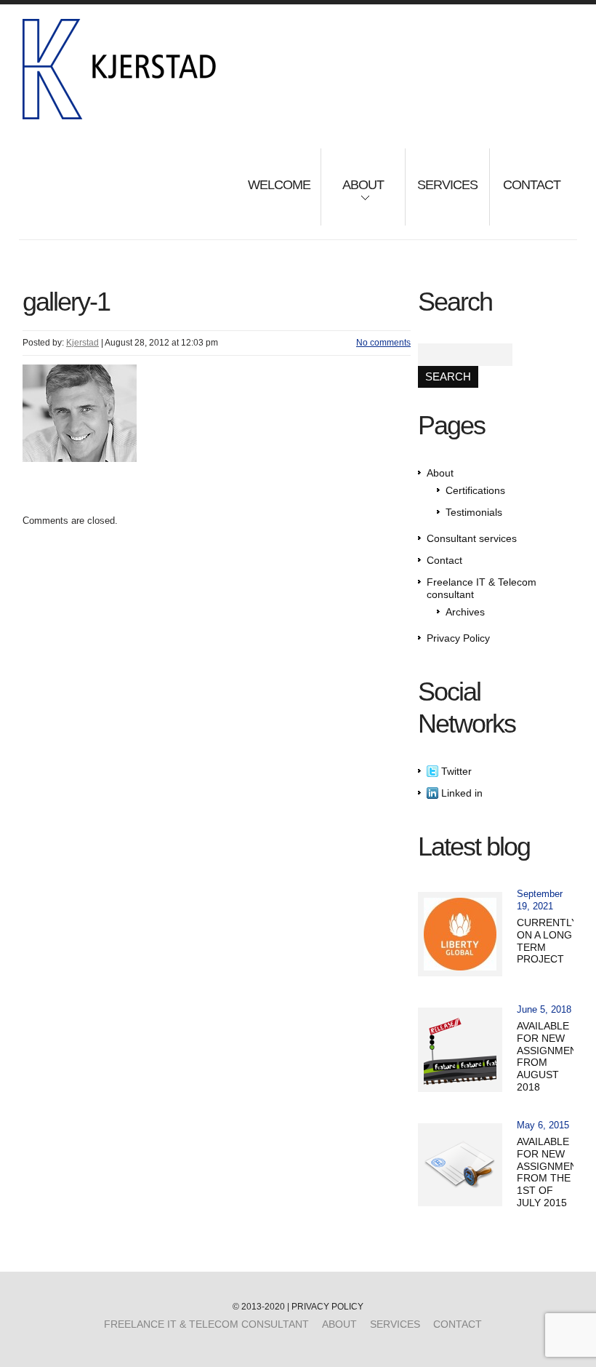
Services (447, 185)
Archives (465, 612)
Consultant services (472, 538)
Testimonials (474, 512)
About (352, 195)
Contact (531, 185)
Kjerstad (82, 343)
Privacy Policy (458, 638)
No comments (383, 343)
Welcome (279, 185)
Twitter (455, 771)
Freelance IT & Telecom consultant (206, 1324)
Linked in (460, 793)
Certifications (475, 490)
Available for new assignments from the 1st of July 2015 (553, 1172)
